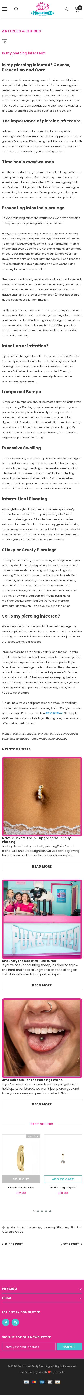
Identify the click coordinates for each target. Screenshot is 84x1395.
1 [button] (34, 1211)
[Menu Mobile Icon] (4, 9)
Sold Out (21, 1179)
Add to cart (63, 1179)
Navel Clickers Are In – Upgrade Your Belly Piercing (36, 840)
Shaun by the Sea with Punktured (29, 961)
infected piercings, (30, 1227)
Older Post (14, 1244)
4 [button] (46, 1211)
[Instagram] (15, 1322)
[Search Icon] (20, 9)
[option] (21, 1166)
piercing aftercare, (57, 1227)
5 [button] (50, 1211)
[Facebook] (5, 1322)
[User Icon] (66, 9)
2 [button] (38, 1211)
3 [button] (42, 1211)
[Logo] (42, 9)
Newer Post (69, 1244)
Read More (42, 866)
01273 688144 (54, 713)
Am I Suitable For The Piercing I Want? (33, 1080)
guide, (12, 1227)
